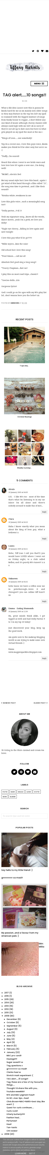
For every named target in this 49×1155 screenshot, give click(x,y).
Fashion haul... (13, 1117)
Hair (13, 792)
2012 (6, 1009)
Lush (29, 792)
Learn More (20, 1153)
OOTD (36, 792)
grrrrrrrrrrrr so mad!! (12, 877)
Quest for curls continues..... (20, 1107)
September (12, 1025)
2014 (6, 1002)
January (11, 1052)
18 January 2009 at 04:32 (18, 582)
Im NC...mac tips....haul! (18, 1098)
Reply (44, 512)
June (9, 1035)
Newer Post (9, 703)
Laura (11, 546)
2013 (6, 1006)
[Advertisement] (24, 24)
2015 (6, 999)
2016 (6, 996)
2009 (6, 1015)
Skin (5, 797)
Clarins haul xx (14, 1072)
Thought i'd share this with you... (22, 1088)
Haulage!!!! (12, 1059)
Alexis (11, 489)
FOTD (5, 792)
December (12, 1019)
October (11, 1022)
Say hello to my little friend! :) (17, 870)
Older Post (40, 703)
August (10, 1029)
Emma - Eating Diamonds (21, 608)
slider (13, 797)
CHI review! (12, 1130)
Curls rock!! (12, 1111)
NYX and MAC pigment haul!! (21, 1095)
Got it (32, 1153)
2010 (6, 1012)
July (9, 1032)
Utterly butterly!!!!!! (16, 1114)
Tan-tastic (12, 1127)
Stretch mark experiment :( (20, 1075)
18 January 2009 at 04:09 (18, 492)
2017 (6, 992)
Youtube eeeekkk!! (16, 1091)
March (10, 1045)
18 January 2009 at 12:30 (18, 611)
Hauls (20, 792)
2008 (6, 1134)
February (11, 1049)
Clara (11, 519)
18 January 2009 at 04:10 (18, 522)
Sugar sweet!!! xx (15, 1062)
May (9, 1039)
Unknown (13, 579)
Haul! (9, 1124)
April (9, 1042)
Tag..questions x (15, 1065)
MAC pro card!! (14, 1055)
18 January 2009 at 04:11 (18, 549)
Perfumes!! (12, 1120)
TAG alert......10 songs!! (17, 1078)
